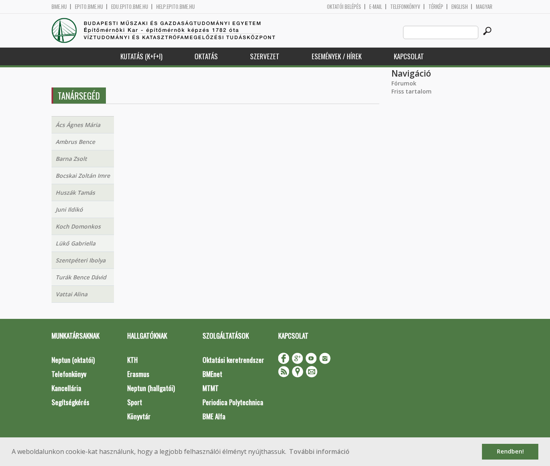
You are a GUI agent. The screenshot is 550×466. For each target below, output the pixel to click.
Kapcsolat (409, 56)
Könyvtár (139, 416)
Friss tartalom (411, 91)
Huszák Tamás (75, 192)
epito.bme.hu (89, 6)
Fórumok (403, 83)
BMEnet (212, 374)
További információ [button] (319, 451)
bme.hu (59, 6)
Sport (134, 402)
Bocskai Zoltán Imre (83, 175)
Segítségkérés (70, 402)
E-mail (375, 6)
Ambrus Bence (75, 142)
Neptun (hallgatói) (151, 388)
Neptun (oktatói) (73, 360)
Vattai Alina (71, 294)
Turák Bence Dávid (81, 277)
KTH (132, 360)
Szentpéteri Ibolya (80, 260)
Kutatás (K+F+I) (141, 56)
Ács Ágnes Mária (78, 125)
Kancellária (66, 388)
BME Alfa (214, 416)
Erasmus (138, 374)
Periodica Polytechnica (233, 402)
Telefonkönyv (405, 6)
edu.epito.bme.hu (129, 6)
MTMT (211, 388)
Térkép (435, 6)
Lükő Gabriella (75, 243)
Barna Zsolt (71, 158)
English (459, 6)
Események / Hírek (337, 56)
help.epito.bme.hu (175, 6)
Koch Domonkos (78, 226)
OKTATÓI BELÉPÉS (344, 6)
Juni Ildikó (69, 209)
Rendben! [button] (510, 451)
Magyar (484, 6)
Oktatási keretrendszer (233, 360)
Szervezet (264, 56)
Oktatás (206, 56)
